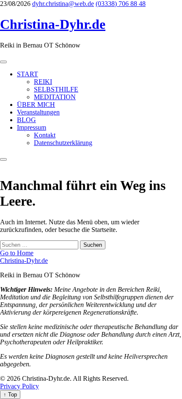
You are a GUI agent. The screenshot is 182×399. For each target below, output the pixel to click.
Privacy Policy (19, 386)
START (27, 74)
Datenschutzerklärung (63, 142)
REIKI (43, 81)
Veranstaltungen (38, 112)
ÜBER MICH (36, 104)
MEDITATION (55, 96)
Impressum (31, 127)
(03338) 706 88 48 (121, 3)
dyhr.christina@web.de (63, 3)
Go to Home (16, 253)
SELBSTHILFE (56, 89)
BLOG (26, 119)
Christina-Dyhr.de (52, 24)
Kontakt (44, 135)
